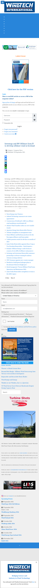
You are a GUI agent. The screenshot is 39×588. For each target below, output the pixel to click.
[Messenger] (20, 172)
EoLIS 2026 (4, 541)
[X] (20, 165)
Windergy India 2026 (8, 523)
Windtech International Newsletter (13, 314)
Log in (19, 126)
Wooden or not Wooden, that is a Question (14, 383)
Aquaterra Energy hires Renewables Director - (20, 230)
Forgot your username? (11, 131)
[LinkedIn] (20, 163)
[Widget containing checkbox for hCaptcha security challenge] (15, 321)
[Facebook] (20, 156)
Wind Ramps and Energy (9, 380)
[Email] (20, 161)
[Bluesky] (20, 159)
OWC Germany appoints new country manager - (20, 260)
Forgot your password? (11, 129)
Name (3, 299)
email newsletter (23, 453)
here (33, 582)
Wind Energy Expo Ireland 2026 (11, 535)
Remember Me (8, 123)
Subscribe (4, 329)
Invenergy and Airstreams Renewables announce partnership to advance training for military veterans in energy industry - (21, 255)
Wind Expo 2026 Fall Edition (10, 504)
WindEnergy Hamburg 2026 (10, 512)
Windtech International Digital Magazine (22, 316)
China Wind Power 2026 (9, 529)
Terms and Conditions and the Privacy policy (23, 327)
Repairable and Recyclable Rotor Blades (14, 377)
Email (3, 305)
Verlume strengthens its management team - (19, 232)
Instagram (11, 496)
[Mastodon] (20, 170)
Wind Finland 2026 (7, 518)
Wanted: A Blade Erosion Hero (11, 368)
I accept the (19, 327)
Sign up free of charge (8, 102)
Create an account (9, 134)
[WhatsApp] (20, 167)
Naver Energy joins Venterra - (15, 214)
